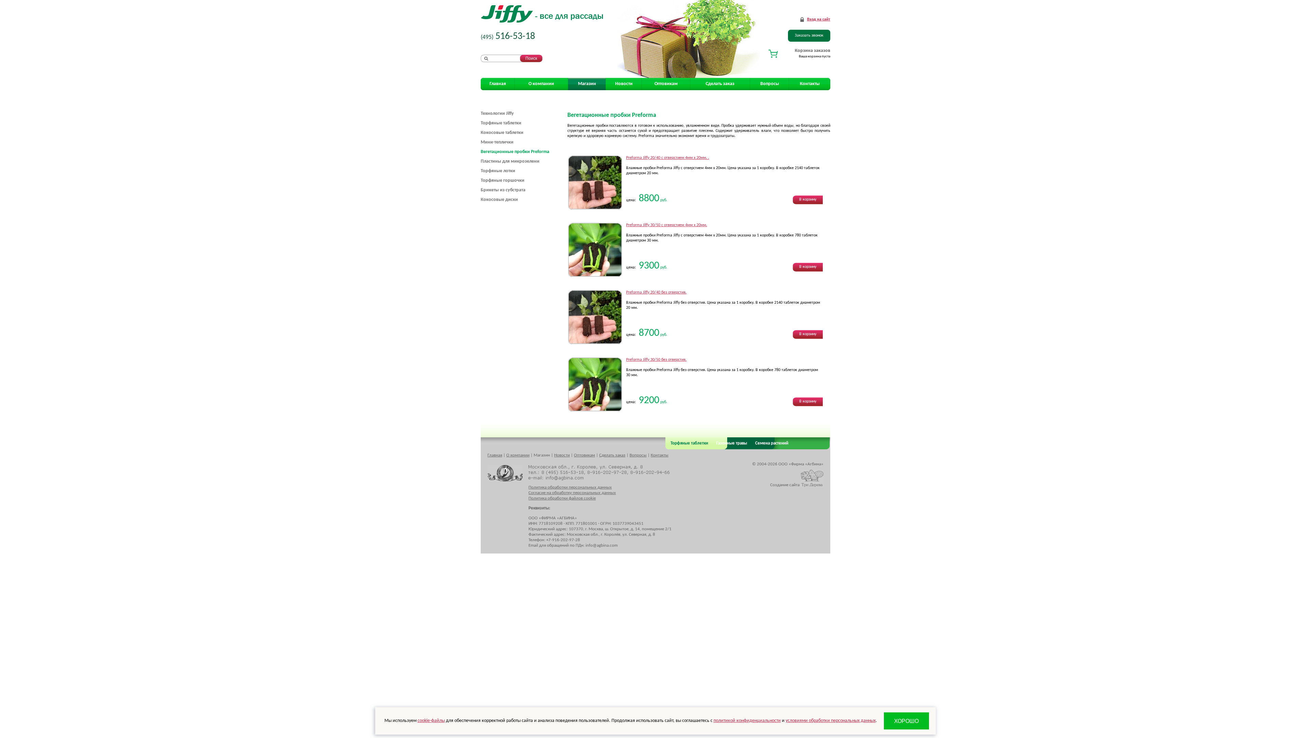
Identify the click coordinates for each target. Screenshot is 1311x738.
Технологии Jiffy (497, 113)
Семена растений (770, 443)
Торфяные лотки (498, 171)
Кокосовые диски (499, 199)
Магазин (587, 83)
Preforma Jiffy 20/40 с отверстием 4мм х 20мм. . (667, 158)
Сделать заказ (720, 83)
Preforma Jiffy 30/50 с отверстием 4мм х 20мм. (666, 225)
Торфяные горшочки (502, 180)
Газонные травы (731, 443)
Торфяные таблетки (501, 123)
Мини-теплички (497, 142)
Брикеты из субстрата (503, 190)
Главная (498, 83)
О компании (541, 83)
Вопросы (769, 83)
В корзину (807, 199)
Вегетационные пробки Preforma (515, 151)
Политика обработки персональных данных (570, 487)
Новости (624, 83)
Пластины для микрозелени (510, 161)
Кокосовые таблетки (502, 132)
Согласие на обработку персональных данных (572, 493)
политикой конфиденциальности (747, 720)
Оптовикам (666, 83)
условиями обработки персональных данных (831, 720)
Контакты (810, 83)
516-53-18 (508, 36)
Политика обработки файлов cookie (562, 498)
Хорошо (906, 721)
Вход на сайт (818, 19)
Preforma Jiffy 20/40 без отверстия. (656, 292)
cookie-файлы (431, 720)
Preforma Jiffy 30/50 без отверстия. (656, 360)
